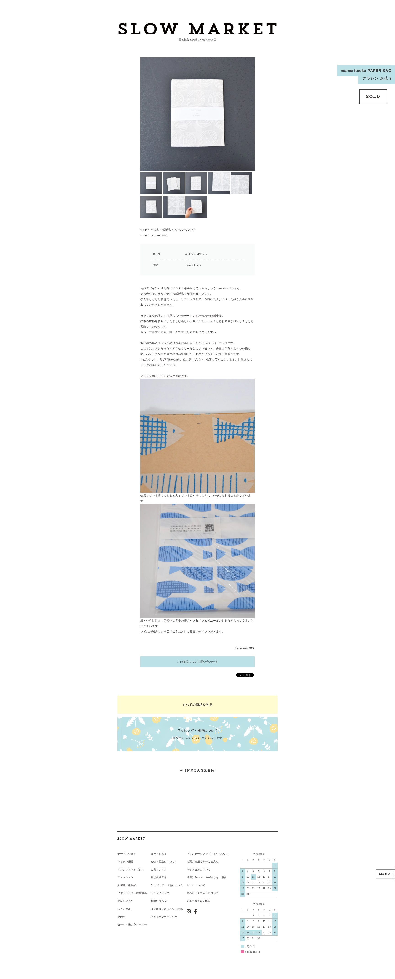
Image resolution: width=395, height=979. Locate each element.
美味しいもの (125, 901)
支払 (153, 861)
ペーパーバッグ (184, 229)
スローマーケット (197, 28)
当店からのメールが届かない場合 (207, 877)
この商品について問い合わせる (197, 661)
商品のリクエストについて (203, 893)
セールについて (196, 885)
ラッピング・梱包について (167, 885)
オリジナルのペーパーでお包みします (197, 734)
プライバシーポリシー (164, 916)
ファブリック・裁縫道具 (132, 893)
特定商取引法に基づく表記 (167, 908)
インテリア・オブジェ (130, 869)
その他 (121, 916)
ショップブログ (160, 893)
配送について (167, 861)
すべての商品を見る (197, 704)
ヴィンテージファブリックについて (208, 853)
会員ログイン (159, 869)
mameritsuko (159, 235)
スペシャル (124, 908)
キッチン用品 (125, 861)
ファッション (125, 877)
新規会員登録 (159, 877)
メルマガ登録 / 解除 (199, 901)
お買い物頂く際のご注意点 (203, 861)
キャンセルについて (199, 869)
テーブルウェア (126, 853)
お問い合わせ (159, 901)
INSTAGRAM (199, 770)
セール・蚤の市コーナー (132, 924)
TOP (143, 230)
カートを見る (159, 853)
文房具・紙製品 (161, 229)
